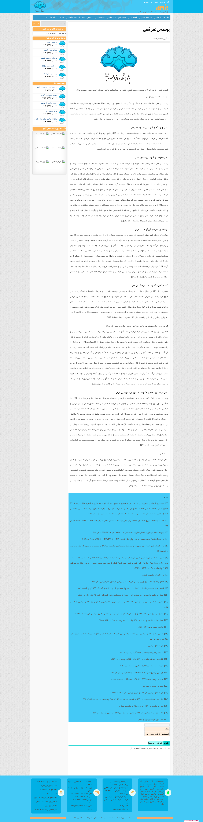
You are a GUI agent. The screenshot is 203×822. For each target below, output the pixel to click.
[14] (133, 276)
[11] (144, 250)
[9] (122, 220)
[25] (142, 445)
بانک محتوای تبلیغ (146, 17)
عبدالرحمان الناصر (50, 49)
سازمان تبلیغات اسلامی (119, 781)
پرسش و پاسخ (122, 17)
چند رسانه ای (101, 17)
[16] (144, 306)
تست (46, 17)
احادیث (90, 17)
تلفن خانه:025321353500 (81, 793)
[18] (84, 342)
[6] (97, 189)
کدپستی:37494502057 (82, 799)
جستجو (146, 2)
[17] (109, 317)
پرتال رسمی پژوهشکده (119, 784)
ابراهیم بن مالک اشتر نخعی (46, 801)
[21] (94, 383)
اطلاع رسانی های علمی (162, 17)
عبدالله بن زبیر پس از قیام (47, 87)
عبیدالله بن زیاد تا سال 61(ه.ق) (45, 809)
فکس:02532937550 (83, 796)
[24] (162, 434)
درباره (90, 808)
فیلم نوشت (124, 805)
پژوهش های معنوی (120, 808)
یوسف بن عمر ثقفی (49, 57)
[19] (119, 352)
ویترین (62, 17)
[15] (86, 296)
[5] (81, 173)
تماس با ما (154, 2)
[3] (153, 148)
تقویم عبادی (112, 17)
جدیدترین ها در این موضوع (56, 38)
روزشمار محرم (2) (50, 73)
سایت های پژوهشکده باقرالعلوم (54, 128)
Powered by (191, 821)
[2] (150, 138)
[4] (91, 168)
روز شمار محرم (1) (49, 65)
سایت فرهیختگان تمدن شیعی (116, 796)
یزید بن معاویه (51, 110)
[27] (131, 485)
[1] (114, 133)
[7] (160, 205)
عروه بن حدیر (52, 42)
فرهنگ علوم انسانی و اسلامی (76, 17)
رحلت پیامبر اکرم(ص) (49, 102)
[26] (152, 475)
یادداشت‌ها (53, 17)
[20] (78, 378)
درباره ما (162, 2)
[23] (153, 419)
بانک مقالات (133, 17)
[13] (161, 266)
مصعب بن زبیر (51, 805)
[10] (162, 245)
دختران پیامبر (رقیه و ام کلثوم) (45, 118)
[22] (75, 398)
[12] (111, 255)
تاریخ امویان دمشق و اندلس (55, 33)
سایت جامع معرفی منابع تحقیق (116, 787)
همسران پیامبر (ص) (49, 95)
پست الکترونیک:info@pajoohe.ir (81, 804)
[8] (160, 215)
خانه (168, 2)
